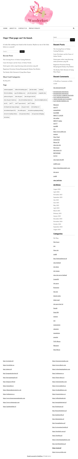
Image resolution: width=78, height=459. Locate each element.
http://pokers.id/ (7, 369)
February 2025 (57, 213)
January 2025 (57, 216)
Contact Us (22, 28)
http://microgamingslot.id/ (10, 377)
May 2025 (56, 205)
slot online (56, 118)
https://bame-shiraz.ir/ (58, 377)
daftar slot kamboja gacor (21, 89)
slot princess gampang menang (35, 110)
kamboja (41, 89)
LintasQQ (56, 279)
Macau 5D (56, 142)
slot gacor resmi (25, 107)
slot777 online (31, 103)
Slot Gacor (56, 147)
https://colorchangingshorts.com (61, 369)
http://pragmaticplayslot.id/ (10, 373)
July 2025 (56, 200)
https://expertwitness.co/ (59, 394)
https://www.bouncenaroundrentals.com (14, 398)
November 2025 (57, 194)
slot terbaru (6, 117)
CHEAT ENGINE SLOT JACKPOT (62, 99)
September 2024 (57, 227)
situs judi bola (57, 180)
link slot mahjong (8, 93)
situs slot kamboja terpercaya (25, 100)
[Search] (73, 28)
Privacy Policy (34, 28)
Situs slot (55, 250)
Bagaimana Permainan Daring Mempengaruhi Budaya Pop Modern (21, 69)
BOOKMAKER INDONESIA (61, 91)
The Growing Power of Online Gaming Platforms (16, 59)
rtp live (55, 156)
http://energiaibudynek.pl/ (59, 402)
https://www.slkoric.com (59, 365)
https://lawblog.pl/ (57, 435)
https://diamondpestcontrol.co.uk (12, 390)
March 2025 (56, 210)
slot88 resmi (56, 164)
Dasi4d (55, 308)
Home (5, 28)
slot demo (56, 267)
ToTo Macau (56, 341)
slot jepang (56, 271)
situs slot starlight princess (41, 100)
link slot (55, 291)
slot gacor (56, 172)
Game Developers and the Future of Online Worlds (17, 63)
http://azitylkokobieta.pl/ (59, 444)
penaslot (55, 337)
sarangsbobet (57, 110)
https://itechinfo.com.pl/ (59, 431)
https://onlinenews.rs (8, 394)
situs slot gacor (18, 96)
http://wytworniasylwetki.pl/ (60, 427)
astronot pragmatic (8, 89)
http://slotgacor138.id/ (9, 381)
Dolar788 (56, 312)
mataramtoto (56, 325)
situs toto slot (57, 145)
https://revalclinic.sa (8, 365)
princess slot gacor (8, 96)
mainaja (55, 134)
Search (55, 37)
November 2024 (57, 221)
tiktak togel (56, 300)
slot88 (55, 176)
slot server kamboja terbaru (10, 113)
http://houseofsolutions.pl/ (59, 410)
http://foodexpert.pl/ (57, 406)
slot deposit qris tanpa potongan (11, 107)
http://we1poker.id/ (8, 361)
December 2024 (57, 219)
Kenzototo (56, 287)
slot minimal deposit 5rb (10, 110)
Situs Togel (56, 137)
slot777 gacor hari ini (20, 103)
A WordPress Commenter (60, 81)
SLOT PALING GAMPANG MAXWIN (63, 95)
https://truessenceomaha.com (60, 361)
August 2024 (56, 229)
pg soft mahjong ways (20, 93)
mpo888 (55, 126)
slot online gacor (22, 110)
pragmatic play (42, 93)
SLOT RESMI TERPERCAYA (61, 101)
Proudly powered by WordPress (35, 456)
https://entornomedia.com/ (59, 381)
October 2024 (57, 224)
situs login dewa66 (58, 159)
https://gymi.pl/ (56, 448)
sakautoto (56, 329)
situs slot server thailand (60, 275)
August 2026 (56, 189)
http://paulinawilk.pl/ (58, 415)
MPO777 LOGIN (58, 115)
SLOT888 (56, 113)
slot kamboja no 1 (35, 107)
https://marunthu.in (8, 386)
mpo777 (55, 107)
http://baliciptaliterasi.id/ (60, 258)
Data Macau (56, 349)
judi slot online (33, 89)
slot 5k (5, 103)
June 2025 (56, 202)
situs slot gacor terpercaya (10, 100)
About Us (12, 28)
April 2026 (56, 192)
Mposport (56, 105)
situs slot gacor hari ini (30, 96)
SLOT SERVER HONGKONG (61, 97)
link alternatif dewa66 (59, 88)
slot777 (11, 103)
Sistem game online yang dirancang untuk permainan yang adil (20, 66)
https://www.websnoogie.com (11, 402)
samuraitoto (56, 139)
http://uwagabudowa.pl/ (58, 423)
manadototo (56, 333)
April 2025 (56, 208)
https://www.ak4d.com (59, 131)
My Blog (5, 80)
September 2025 (57, 197)
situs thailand (57, 262)
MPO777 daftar (57, 121)
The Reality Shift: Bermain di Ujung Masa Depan (17, 72)
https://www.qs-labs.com (59, 452)
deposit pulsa (57, 296)
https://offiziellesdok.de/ (59, 398)
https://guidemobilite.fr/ (9, 406)
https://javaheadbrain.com (59, 390)
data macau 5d (57, 150)
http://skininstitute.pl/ (58, 419)
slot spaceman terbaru (24, 113)
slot (54, 129)
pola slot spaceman (32, 93)
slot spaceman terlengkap (38, 113)
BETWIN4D (56, 153)
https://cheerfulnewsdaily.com (61, 168)
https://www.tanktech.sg (59, 386)
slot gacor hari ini (58, 304)
